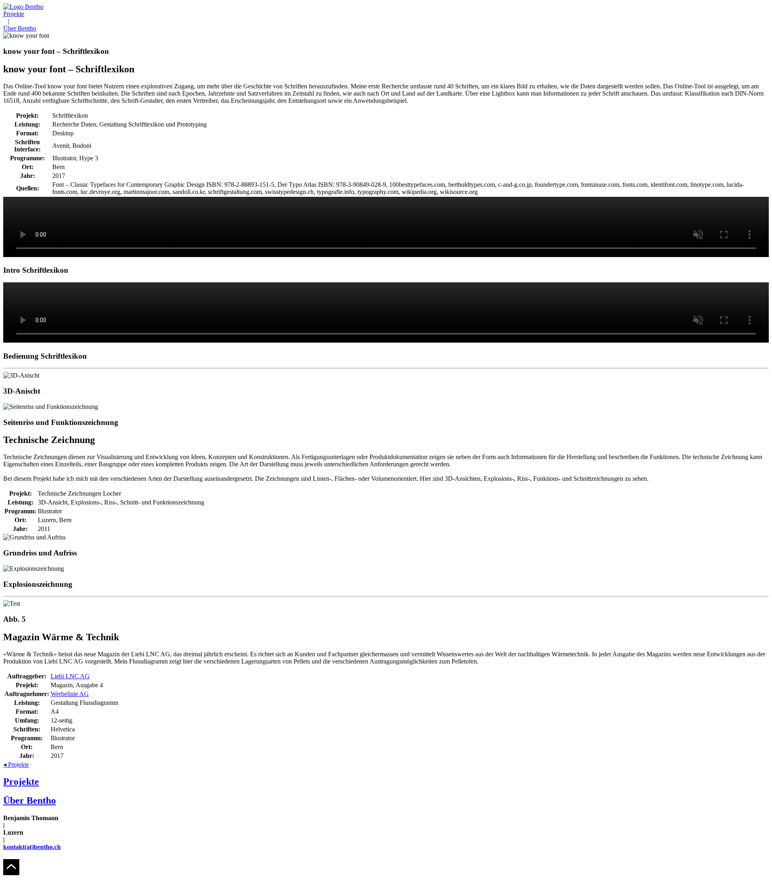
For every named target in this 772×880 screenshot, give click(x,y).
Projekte (13, 13)
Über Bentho (19, 28)
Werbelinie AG (70, 693)
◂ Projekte (16, 764)
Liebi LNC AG (70, 676)
